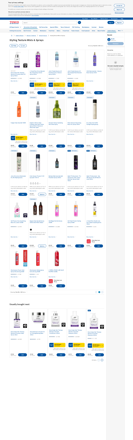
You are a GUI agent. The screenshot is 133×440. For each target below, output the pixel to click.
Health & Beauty (20, 35)
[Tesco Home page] (14, 22)
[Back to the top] (67, 298)
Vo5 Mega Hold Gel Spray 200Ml (55, 221)
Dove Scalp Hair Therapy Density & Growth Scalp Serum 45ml (17, 333)
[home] (11, 35)
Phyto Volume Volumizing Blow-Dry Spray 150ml (74, 123)
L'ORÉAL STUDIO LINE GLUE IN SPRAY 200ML (56, 270)
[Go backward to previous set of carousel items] (98, 360)
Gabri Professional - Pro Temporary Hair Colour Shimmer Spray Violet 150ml (74, 178)
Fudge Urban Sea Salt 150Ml (18, 123)
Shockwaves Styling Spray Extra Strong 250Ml (37, 270)
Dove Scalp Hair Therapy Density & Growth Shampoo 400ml (94, 333)
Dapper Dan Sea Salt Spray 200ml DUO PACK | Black (37, 221)
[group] (19, 333)
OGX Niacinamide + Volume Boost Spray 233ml (94, 71)
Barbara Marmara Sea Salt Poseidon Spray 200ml (56, 176)
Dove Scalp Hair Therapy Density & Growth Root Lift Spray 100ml (18, 74)
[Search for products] (79, 22)
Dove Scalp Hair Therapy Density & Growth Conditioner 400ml (56, 331)
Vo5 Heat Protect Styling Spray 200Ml (74, 221)
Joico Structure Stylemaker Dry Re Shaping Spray (18, 176)
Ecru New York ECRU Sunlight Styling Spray (92, 123)
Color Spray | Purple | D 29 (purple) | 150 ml (37, 176)
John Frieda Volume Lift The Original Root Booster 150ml (75, 72)
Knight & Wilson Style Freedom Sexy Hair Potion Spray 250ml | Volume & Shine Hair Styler (37, 125)
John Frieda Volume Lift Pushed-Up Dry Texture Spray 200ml (55, 72)
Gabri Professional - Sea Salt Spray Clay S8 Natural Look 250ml (94, 177)
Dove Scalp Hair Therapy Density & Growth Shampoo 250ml (75, 331)
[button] (85, 19)
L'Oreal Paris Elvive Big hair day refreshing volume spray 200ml (37, 72)
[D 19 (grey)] (35, 183)
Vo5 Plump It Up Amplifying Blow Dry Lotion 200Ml (18, 221)
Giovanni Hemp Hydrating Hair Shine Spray (56, 123)
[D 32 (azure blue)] (33, 183)
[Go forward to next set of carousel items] (102, 360)
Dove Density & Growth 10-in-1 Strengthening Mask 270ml (37, 333)
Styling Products (43, 35)
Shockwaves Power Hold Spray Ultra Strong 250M (17, 270)
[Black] (31, 229)
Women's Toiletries (31, 35)
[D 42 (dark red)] (31, 183)
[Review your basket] (108, 39)
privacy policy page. (19, 6)
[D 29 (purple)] (38, 183)
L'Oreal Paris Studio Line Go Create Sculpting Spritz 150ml (94, 222)
